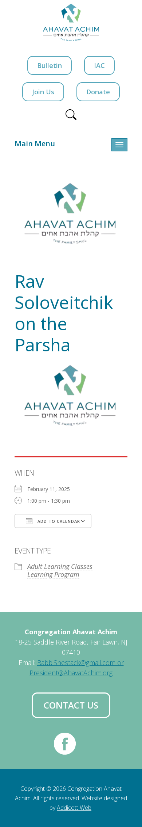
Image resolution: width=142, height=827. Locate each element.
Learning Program (53, 574)
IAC (99, 65)
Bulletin (49, 65)
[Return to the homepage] (71, 22)
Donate (98, 91)
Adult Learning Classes (59, 566)
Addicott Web (74, 808)
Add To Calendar (58, 521)
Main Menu (35, 143)
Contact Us (71, 705)
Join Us (43, 91)
